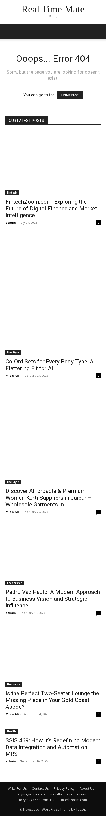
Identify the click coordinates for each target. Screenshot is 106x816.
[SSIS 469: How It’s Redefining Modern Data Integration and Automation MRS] (53, 731)
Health (11, 731)
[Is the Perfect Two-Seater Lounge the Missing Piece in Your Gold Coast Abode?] (53, 657)
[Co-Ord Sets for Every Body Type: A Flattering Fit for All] (53, 295)
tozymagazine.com (30, 794)
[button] (98, 31)
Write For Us (17, 788)
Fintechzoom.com (73, 800)
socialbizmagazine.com (68, 794)
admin (10, 222)
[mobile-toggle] (9, 31)
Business (13, 684)
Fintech (12, 192)
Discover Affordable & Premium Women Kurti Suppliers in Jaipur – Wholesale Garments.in (48, 498)
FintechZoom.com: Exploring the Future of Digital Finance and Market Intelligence (51, 209)
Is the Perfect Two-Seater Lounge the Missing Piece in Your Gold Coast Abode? (52, 700)
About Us (87, 788)
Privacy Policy (64, 788)
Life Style (13, 352)
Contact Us (40, 788)
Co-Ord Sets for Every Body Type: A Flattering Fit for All (49, 365)
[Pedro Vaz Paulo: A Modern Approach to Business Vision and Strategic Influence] (53, 555)
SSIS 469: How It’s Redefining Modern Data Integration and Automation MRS (53, 747)
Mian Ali (12, 375)
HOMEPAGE (70, 95)
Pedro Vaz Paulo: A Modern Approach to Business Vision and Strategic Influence (52, 599)
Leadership (15, 583)
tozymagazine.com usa (36, 800)
